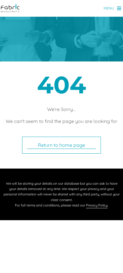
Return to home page (61, 145)
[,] (10, 9)
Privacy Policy (96, 205)
